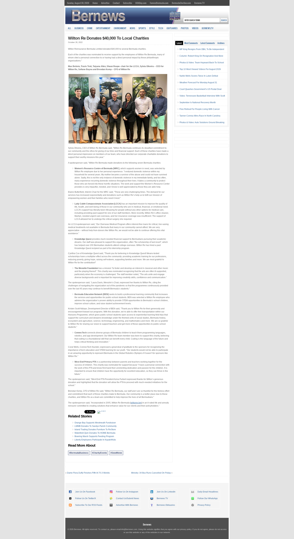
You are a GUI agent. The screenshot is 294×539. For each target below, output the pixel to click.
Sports (142, 28)
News (132, 28)
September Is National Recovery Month (197, 102)
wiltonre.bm (136, 403)
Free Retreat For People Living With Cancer (199, 109)
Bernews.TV (199, 3)
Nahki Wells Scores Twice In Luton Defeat (198, 76)
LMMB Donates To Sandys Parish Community (96, 426)
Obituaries (172, 28)
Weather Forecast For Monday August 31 (198, 82)
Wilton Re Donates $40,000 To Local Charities (108, 38)
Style (152, 28)
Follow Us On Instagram (127, 492)
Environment (120, 28)
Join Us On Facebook (85, 492)
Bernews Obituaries (166, 505)
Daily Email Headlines (208, 492)
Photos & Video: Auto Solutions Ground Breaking (201, 122)
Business (79, 28)
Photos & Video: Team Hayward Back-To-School (201, 62)
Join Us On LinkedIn (166, 492)
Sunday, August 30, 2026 (78, 3)
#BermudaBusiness (78, 453)
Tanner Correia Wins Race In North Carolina (199, 116)
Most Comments (191, 43)
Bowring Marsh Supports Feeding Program (94, 436)
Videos (195, 28)
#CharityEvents (99, 453)
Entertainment (103, 28)
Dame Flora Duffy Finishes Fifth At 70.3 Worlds (88, 473)
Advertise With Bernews (127, 505)
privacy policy (185, 529)
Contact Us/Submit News (127, 498)
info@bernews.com (129, 529)
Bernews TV (162, 498)
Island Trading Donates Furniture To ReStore (95, 429)
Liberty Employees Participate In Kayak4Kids (95, 440)
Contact (116, 3)
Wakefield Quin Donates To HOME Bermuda (95, 433)
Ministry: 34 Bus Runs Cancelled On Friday (151, 473)
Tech (160, 28)
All (69, 28)
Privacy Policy (204, 505)
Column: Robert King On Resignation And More (201, 56)
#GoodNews (116, 453)
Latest (179, 43)
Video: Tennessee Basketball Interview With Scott (202, 96)
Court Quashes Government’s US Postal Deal (200, 89)
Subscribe (127, 3)
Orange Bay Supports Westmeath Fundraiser (95, 423)
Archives (220, 43)
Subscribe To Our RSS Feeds (88, 505)
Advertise (105, 3)
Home (95, 3)
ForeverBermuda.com (159, 3)
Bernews (147, 524)
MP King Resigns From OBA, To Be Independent (201, 49)
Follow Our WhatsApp (208, 498)
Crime (90, 28)
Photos (185, 28)
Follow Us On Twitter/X (85, 498)
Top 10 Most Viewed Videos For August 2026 (200, 69)
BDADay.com (140, 3)
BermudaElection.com (181, 3)
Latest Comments (207, 43)
